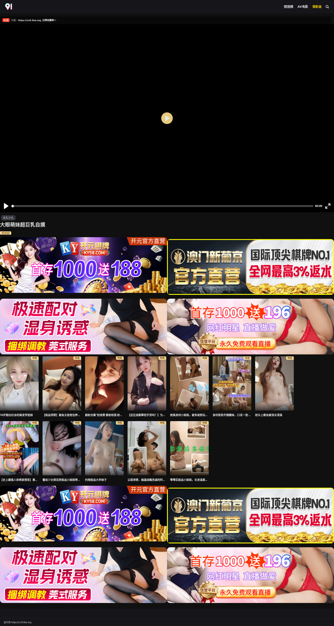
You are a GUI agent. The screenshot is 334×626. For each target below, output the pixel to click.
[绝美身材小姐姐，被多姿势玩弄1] (189, 383)
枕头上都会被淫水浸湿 (268, 414)
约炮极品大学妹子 (96, 479)
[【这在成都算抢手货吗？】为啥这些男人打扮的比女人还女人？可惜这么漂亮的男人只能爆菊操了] (147, 383)
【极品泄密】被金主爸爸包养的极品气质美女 (62, 414)
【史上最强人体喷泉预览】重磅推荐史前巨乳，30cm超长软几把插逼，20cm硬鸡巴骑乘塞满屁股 (19, 479)
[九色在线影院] (9, 7)
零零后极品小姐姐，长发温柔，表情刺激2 (189, 479)
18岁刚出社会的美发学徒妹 (16, 414)
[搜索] (327, 7)
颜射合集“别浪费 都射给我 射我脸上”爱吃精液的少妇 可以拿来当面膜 (104, 414)
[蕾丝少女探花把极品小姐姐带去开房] (62, 448)
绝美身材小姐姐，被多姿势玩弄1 (189, 414)
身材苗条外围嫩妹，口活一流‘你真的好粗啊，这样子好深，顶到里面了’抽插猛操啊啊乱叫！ (232, 414)
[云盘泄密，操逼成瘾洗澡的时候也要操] (147, 448)
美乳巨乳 (8, 217)
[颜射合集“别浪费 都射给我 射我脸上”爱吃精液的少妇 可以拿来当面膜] (104, 383)
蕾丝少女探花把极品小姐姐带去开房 (62, 479)
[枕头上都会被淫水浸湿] (274, 383)
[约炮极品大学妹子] (104, 448)
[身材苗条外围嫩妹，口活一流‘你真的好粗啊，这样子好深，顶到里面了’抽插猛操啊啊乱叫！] (232, 383)
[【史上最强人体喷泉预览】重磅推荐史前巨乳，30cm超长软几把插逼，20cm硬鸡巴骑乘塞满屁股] (19, 448)
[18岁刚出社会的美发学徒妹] (19, 383)
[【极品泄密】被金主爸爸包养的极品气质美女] (62, 383)
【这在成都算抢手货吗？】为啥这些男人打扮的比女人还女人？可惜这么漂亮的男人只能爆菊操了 (147, 414)
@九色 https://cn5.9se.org (17, 622)
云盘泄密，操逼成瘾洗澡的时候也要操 (147, 479)
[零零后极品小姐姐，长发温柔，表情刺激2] (189, 448)
